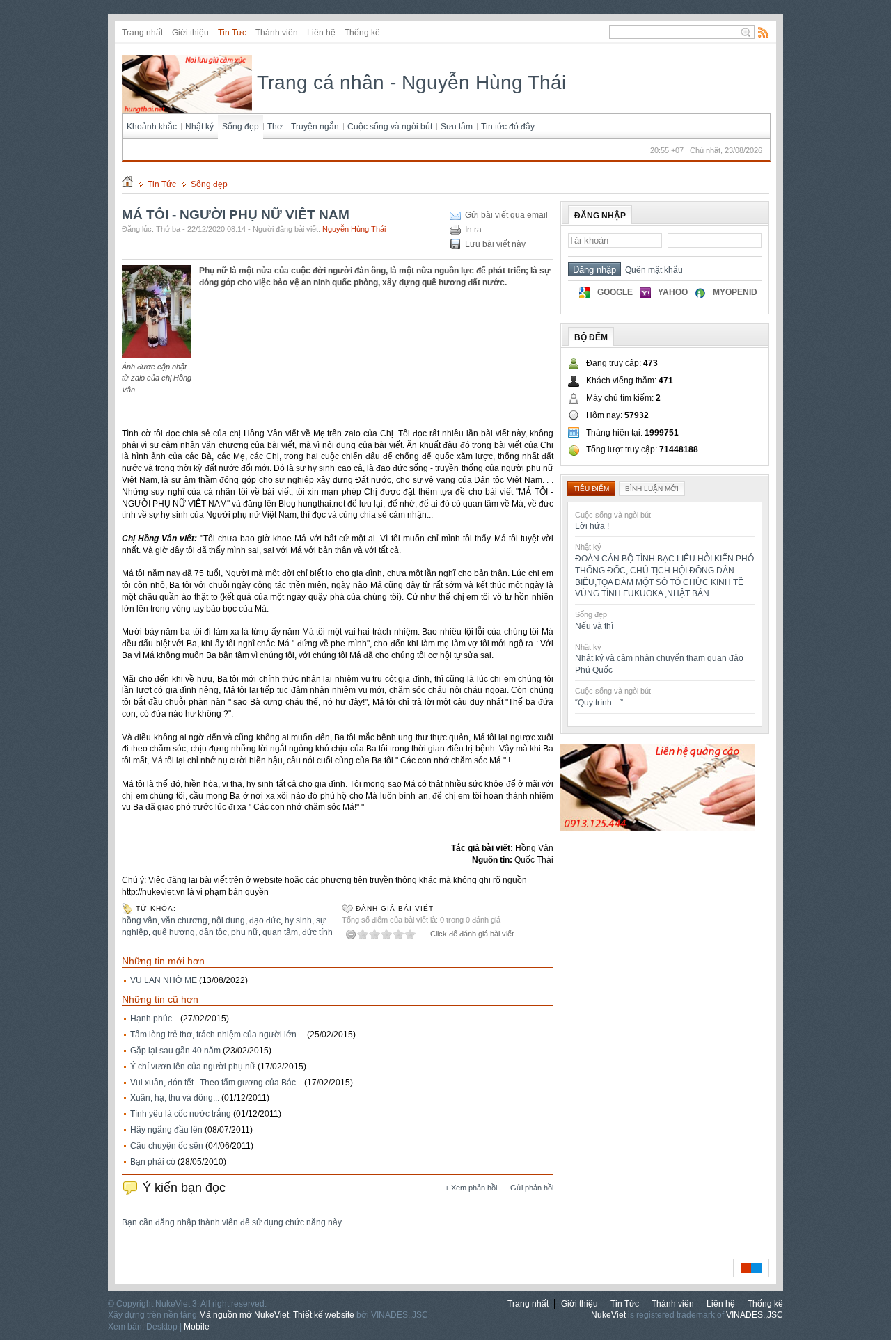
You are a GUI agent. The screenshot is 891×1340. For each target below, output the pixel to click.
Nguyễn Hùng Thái (354, 229)
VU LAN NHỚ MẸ (163, 980)
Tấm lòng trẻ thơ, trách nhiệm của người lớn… (217, 1034)
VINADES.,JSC (754, 1315)
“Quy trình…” (599, 703)
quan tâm (280, 932)
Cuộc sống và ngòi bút (389, 126)
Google (615, 292)
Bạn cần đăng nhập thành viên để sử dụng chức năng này (232, 1222)
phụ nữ (244, 932)
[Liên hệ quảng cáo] (657, 828)
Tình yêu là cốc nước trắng (180, 1114)
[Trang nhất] (127, 184)
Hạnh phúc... (154, 1018)
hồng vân (139, 920)
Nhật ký (199, 126)
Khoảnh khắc (152, 126)
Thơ (275, 126)
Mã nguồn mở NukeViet (244, 1315)
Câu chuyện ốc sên (166, 1146)
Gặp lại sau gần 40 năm (175, 1050)
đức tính (317, 932)
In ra (473, 229)
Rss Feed (763, 32)
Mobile (197, 1327)
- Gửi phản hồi (529, 1187)
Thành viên (276, 33)
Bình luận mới (652, 489)
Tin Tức (232, 33)
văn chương (184, 920)
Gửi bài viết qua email (506, 215)
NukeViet (608, 1315)
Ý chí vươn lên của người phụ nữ (192, 1066)
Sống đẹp (240, 126)
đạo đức (265, 920)
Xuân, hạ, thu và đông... (174, 1098)
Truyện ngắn (315, 126)
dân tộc (213, 932)
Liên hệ (321, 33)
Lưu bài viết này (495, 244)
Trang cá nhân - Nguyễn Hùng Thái (409, 82)
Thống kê (362, 33)
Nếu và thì (594, 626)
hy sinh (298, 920)
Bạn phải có (152, 1162)
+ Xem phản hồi (471, 1187)
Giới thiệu (190, 33)
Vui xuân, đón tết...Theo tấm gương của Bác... (216, 1082)
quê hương (173, 932)
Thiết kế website (323, 1315)
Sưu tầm (457, 126)
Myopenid (735, 292)
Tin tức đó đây (508, 126)
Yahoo (673, 292)
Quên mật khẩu (652, 270)
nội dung (228, 920)
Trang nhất (142, 33)
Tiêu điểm (591, 489)
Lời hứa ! (592, 526)
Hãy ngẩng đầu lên (166, 1130)
